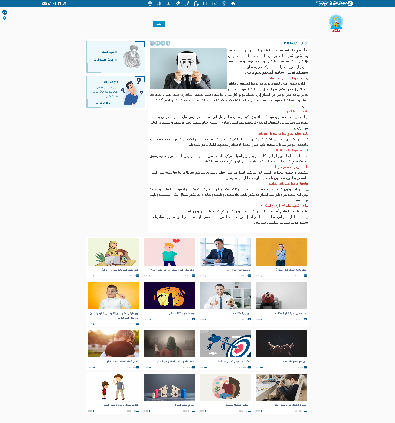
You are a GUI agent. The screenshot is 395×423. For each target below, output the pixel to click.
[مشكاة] (168, 3)
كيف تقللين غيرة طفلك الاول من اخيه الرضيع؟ (172, 269)
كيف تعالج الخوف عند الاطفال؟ (291, 269)
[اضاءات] (150, 3)
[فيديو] (205, 3)
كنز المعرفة (111, 82)
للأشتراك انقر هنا (103, 103)
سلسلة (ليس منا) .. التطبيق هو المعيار (175, 361)
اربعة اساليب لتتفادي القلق (181, 313)
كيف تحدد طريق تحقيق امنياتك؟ (234, 361)
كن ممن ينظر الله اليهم (294, 361)
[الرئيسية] (233, 3)
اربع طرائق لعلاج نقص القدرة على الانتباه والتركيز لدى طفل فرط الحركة (114, 316)
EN (4, 12)
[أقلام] (187, 3)
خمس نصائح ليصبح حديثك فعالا (122, 361)
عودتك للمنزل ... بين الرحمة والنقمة (121, 405)
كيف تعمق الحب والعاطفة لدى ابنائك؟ (120, 269)
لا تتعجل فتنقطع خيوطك (238, 405)
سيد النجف (108, 52)
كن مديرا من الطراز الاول (238, 269)
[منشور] (159, 3)
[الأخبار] (224, 3)
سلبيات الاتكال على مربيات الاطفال (289, 405)
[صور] (214, 3)
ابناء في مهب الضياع (184, 405)
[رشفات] (177, 3)
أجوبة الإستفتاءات (104, 60)
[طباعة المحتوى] (152, 43)
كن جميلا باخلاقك (241, 313)
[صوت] (196, 3)
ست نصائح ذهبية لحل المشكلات (290, 313)
